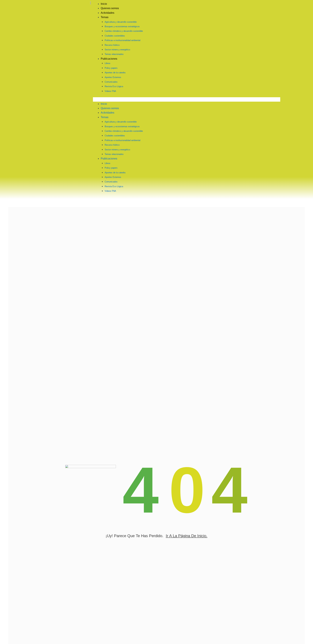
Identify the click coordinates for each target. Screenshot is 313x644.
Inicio (104, 3)
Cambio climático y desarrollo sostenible (124, 31)
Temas (104, 17)
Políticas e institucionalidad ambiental (122, 40)
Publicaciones (109, 58)
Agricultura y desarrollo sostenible (121, 22)
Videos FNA (110, 91)
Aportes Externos (113, 77)
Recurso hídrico (112, 45)
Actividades (107, 12)
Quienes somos (110, 8)
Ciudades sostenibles (115, 36)
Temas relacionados (114, 54)
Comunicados (111, 82)
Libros (107, 63)
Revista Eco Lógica (114, 86)
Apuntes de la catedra (115, 72)
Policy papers (111, 68)
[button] (186, 99)
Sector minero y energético (117, 49)
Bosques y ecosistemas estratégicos (122, 26)
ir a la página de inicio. (186, 536)
